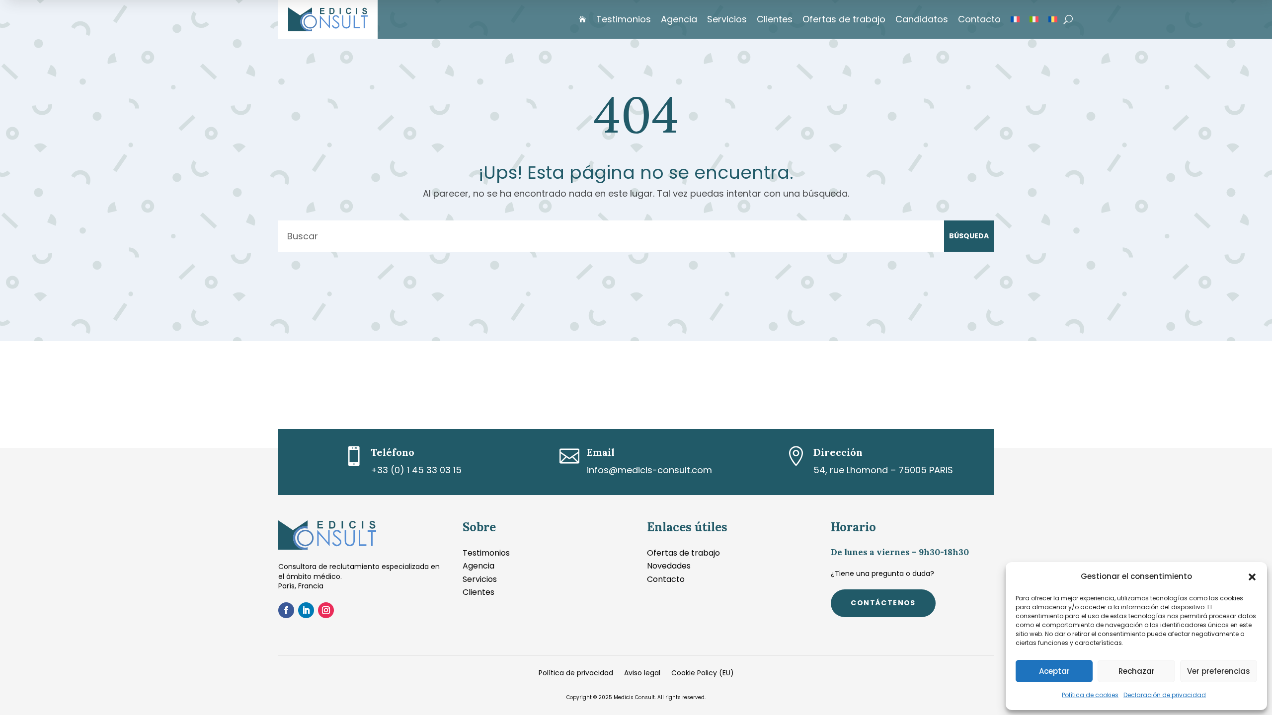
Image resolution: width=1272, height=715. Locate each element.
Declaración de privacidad (1164, 695)
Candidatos (921, 19)
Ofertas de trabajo (843, 19)
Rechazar (1136, 671)
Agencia (679, 19)
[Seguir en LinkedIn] (306, 610)
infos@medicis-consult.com (649, 470)
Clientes (775, 19)
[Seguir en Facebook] (286, 610)
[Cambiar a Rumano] (1052, 19)
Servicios (727, 19)
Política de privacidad (576, 673)
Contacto (979, 19)
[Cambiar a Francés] (1015, 19)
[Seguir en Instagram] (326, 610)
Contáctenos (883, 603)
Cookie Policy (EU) (702, 673)
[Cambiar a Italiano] (1034, 19)
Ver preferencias (1218, 671)
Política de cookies (1090, 695)
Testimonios (623, 19)
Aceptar (1054, 671)
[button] (1252, 577)
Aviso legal (642, 673)
